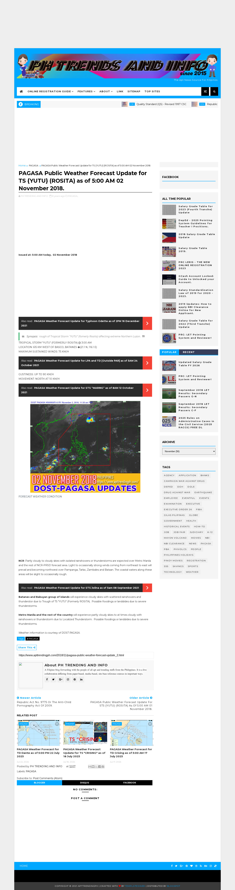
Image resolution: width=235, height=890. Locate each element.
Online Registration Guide (49, 91)
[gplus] (181, 866)
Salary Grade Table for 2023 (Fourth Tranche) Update (196, 209)
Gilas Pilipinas (174, 515)
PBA (166, 549)
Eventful (188, 498)
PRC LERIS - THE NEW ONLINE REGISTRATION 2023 (195, 265)
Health (191, 520)
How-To (199, 526)
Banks (205, 475)
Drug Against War (177, 492)
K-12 (210, 532)
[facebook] (171, 866)
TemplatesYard (135, 886)
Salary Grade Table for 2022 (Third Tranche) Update (196, 323)
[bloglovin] (191, 866)
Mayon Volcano (175, 538)
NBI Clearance (174, 543)
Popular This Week (169, 353)
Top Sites (152, 91)
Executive (193, 503)
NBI (207, 538)
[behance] (206, 866)
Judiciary (196, 532)
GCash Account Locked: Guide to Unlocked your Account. (196, 279)
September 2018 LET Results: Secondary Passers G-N (194, 393)
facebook (129, 782)
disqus (84, 782)
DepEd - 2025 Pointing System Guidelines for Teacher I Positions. (196, 223)
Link (120, 91)
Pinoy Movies (173, 560)
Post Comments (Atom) (47, 778)
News (192, 543)
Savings (178, 566)
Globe (193, 515)
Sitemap (133, 91)
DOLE (191, 486)
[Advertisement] (117, 24)
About (104, 91)
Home (22, 165)
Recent (189, 352)
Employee (171, 498)
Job (166, 532)
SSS (166, 566)
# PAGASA (32, 638)
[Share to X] (96, 766)
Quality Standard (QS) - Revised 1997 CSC (146, 104)
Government (173, 520)
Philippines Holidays (178, 555)
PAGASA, (73, 196)
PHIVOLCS (180, 549)
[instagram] (211, 866)
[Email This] (90, 766)
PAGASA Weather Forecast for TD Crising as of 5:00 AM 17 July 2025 (131, 753)
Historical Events (177, 526)
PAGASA (33, 165)
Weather (192, 572)
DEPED (168, 486)
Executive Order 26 (178, 509)
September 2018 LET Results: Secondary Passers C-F (194, 407)
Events (204, 498)
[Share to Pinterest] (103, 766)
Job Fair (179, 532)
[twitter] (176, 866)
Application (187, 475)
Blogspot (173, 886)
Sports (193, 566)
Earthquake (203, 492)
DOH (180, 486)
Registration (196, 560)
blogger (39, 782)
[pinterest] (187, 866)
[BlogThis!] (93, 766)
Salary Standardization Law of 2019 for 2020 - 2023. (196, 293)
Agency (169, 475)
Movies (196, 538)
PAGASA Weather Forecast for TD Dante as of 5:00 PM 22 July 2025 (38, 753)
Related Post (27, 715)
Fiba (199, 509)
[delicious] (215, 866)
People (196, 549)
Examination (173, 503)
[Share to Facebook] (99, 766)
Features (85, 91)
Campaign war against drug (184, 481)
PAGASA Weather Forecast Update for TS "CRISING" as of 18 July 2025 (84, 753)
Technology (173, 572)
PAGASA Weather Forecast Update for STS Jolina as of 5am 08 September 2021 (86, 587)
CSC (116, 104)
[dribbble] (196, 866)
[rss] (201, 866)
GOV (187, 104)
